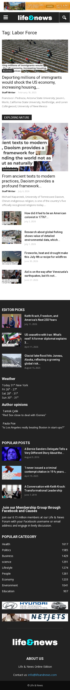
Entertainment (10, 169)
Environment (10, 585)
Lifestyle (7, 567)
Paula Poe (9, 423)
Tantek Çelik (10, 411)
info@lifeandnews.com (42, 675)
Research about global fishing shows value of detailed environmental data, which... (43, 235)
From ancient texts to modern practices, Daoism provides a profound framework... (28, 181)
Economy (8, 579)
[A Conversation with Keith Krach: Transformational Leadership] (11, 491)
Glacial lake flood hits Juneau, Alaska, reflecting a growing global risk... (43, 359)
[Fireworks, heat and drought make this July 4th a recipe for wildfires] (11, 258)
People (6, 573)
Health (6, 544)
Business (7, 70)
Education (8, 591)
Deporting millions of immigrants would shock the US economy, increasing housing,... (32, 82)
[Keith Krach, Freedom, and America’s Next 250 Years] (11, 321)
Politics (6, 550)
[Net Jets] (35, 620)
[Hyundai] (35, 608)
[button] (64, 17)
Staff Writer (8, 92)
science (6, 562)
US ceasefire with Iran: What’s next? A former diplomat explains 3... (45, 338)
